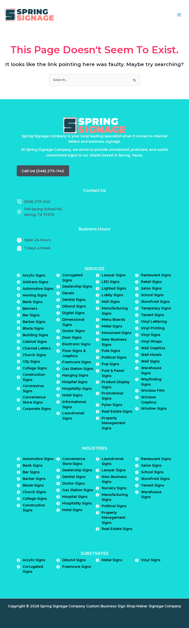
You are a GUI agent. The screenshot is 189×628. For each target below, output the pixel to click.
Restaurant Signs (156, 275)
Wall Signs (150, 361)
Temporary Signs (156, 308)
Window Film (153, 390)
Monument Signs (116, 333)
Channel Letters (37, 348)
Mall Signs (111, 302)
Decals (68, 293)
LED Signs (111, 282)
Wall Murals (151, 355)
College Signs (35, 368)
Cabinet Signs (35, 342)
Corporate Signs (37, 409)
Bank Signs (33, 302)
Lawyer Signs (114, 275)
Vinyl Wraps (151, 341)
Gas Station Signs (77, 369)
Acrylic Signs (34, 275)
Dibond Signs (74, 306)
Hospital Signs (75, 382)
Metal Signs (112, 326)
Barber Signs (34, 322)
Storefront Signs (155, 302)
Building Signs (35, 335)
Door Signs (72, 337)
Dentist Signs (74, 300)
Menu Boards (113, 319)
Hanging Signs (75, 375)
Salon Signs (151, 288)
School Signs (152, 295)
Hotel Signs (72, 395)
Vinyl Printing (153, 328)
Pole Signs (111, 351)
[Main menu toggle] (179, 15)
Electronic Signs (76, 344)
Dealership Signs (77, 286)
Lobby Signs (112, 295)
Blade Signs (33, 328)
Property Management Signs (113, 423)
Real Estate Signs (117, 411)
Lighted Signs (114, 288)
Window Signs (154, 408)
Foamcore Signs (76, 362)
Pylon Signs (112, 405)
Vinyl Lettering (154, 321)
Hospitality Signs (77, 389)
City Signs (31, 361)
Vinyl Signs (150, 335)
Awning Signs (35, 295)
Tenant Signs (152, 315)
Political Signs (114, 357)
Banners (30, 308)
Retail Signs (151, 282)
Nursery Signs (114, 488)
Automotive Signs (38, 289)
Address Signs (35, 282)
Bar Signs (31, 315)
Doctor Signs (73, 331)
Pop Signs (110, 364)
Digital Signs (73, 313)
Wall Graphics (153, 348)
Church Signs (34, 355)
